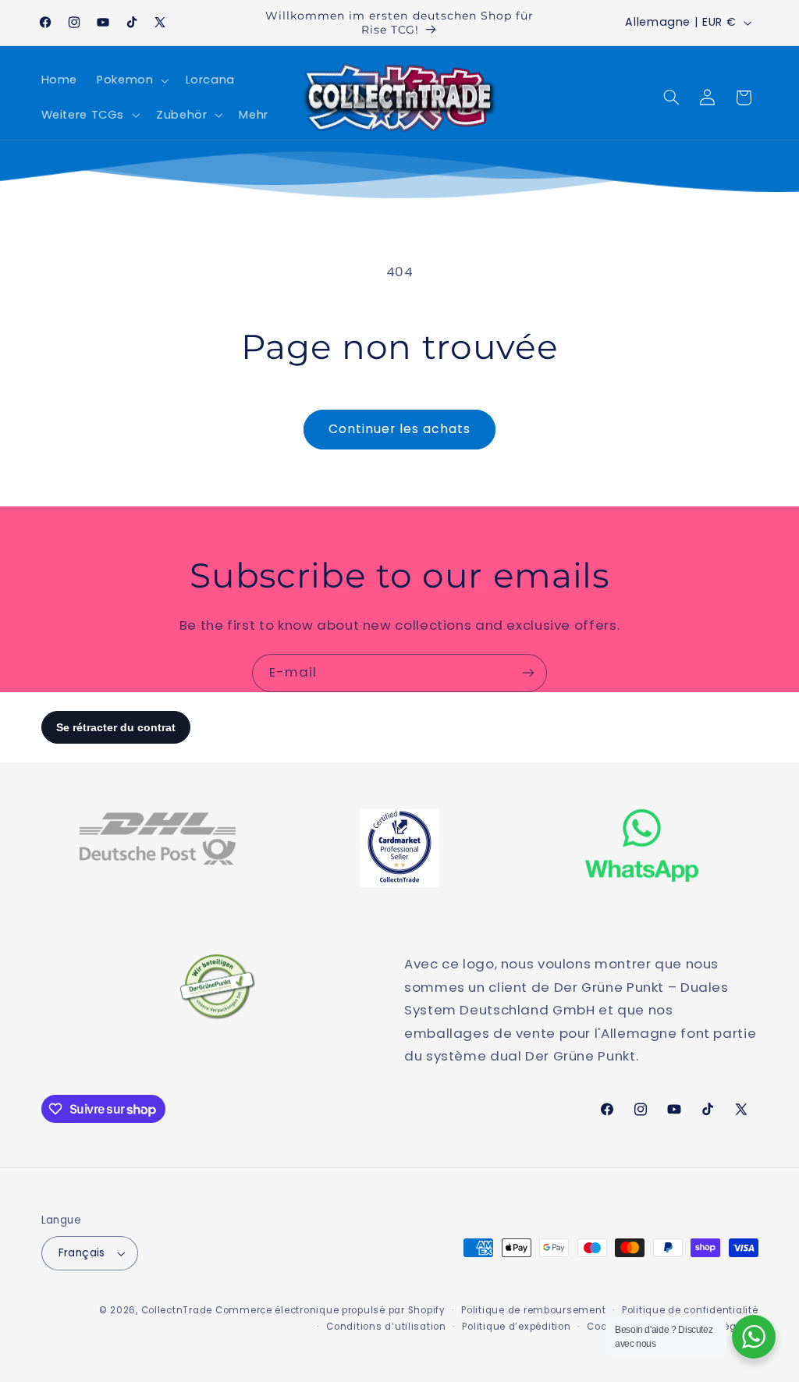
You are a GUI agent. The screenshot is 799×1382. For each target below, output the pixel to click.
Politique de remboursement (533, 1310)
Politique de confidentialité (690, 1310)
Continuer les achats (399, 429)
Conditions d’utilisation (386, 1326)
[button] (131, 80)
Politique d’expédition (516, 1326)
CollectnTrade (177, 1310)
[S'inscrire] (528, 673)
